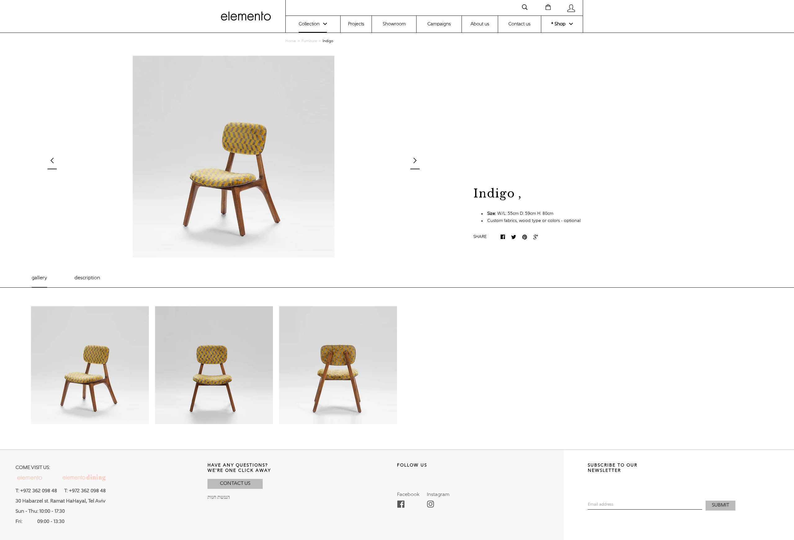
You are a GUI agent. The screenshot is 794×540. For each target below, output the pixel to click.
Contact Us (235, 483)
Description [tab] (87, 278)
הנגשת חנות (218, 497)
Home (290, 41)
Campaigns (439, 24)
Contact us (519, 24)
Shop (559, 24)
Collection (309, 24)
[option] (233, 156)
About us (480, 24)
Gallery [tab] (39, 278)
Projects (356, 24)
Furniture (309, 41)
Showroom (394, 24)
